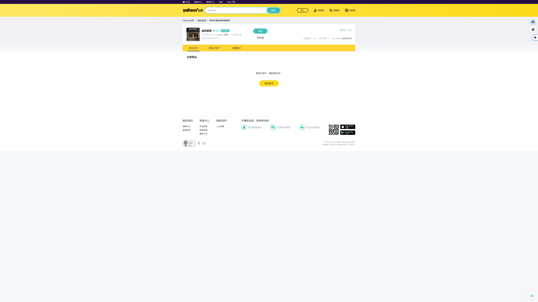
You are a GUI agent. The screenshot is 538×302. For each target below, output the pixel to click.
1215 (216, 38)
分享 (350, 30)
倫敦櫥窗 (201, 20)
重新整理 (269, 83)
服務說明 (187, 130)
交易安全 (352, 145)
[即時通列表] (531, 295)
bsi (189, 143)
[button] (193, 48)
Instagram (204, 143)
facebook (198, 143)
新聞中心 (187, 126)
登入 (303, 10)
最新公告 (203, 133)
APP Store (347, 127)
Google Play (347, 132)
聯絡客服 (203, 130)
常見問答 (203, 126)
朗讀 (533, 22)
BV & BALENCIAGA (220, 20)
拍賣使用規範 (342, 145)
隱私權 (332, 145)
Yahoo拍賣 (193, 10)
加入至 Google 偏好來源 (533, 29)
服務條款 (325, 145)
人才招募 (220, 126)
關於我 (343, 30)
